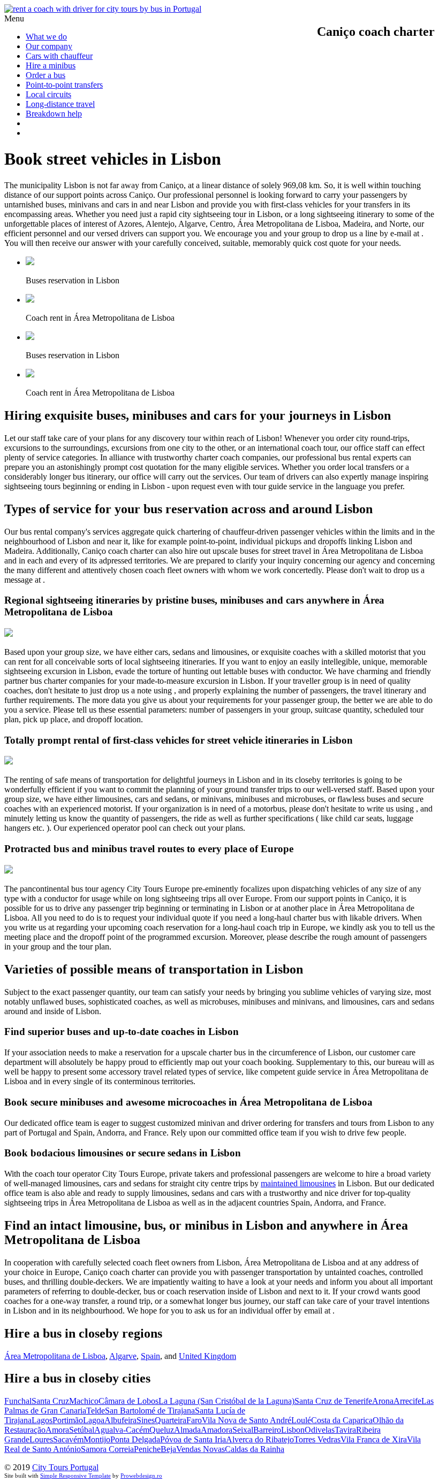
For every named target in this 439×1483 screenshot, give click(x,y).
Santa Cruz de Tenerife (333, 1400)
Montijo (97, 1439)
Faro (194, 1420)
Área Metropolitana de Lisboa (54, 1356)
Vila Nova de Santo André (246, 1420)
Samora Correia (107, 1449)
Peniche (147, 1449)
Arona (382, 1400)
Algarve (123, 1356)
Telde (95, 1410)
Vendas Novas (200, 1449)
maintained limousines (298, 1183)
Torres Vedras (317, 1439)
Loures (41, 1439)
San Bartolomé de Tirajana (150, 1410)
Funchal (18, 1400)
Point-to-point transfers (64, 84)
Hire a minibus (50, 65)
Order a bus (45, 75)
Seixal (242, 1429)
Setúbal (81, 1429)
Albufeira (120, 1420)
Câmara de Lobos (128, 1400)
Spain (150, 1356)
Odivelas (320, 1429)
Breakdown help (54, 113)
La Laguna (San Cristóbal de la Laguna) (226, 1400)
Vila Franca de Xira (373, 1439)
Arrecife (407, 1400)
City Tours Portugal (65, 1467)
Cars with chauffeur (59, 55)
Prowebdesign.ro (141, 1475)
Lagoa (93, 1420)
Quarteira (170, 1420)
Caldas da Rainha (254, 1449)
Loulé (301, 1420)
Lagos (42, 1420)
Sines (146, 1420)
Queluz (161, 1429)
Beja (168, 1449)
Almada (187, 1429)
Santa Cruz (50, 1400)
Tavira (345, 1429)
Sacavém (68, 1439)
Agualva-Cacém (121, 1429)
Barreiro (267, 1429)
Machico (84, 1400)
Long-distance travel (60, 104)
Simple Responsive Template (75, 1475)
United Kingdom (207, 1356)
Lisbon (293, 1429)
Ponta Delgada (135, 1439)
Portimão (67, 1420)
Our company (49, 46)
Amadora (216, 1429)
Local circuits (48, 94)
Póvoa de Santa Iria (193, 1439)
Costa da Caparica (342, 1420)
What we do (46, 36)
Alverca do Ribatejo (260, 1439)
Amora (57, 1429)
